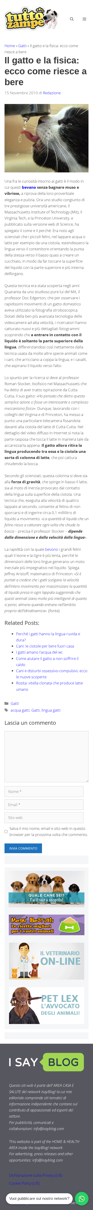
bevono (52, 549)
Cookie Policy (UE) (24, 1183)
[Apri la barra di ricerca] (71, 19)
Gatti (22, 45)
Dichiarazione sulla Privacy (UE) (35, 1175)
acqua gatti (20, 710)
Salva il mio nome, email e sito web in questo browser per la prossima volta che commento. (48, 831)
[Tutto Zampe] (30, 18)
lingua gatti (51, 710)
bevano (29, 187)
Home (10, 45)
